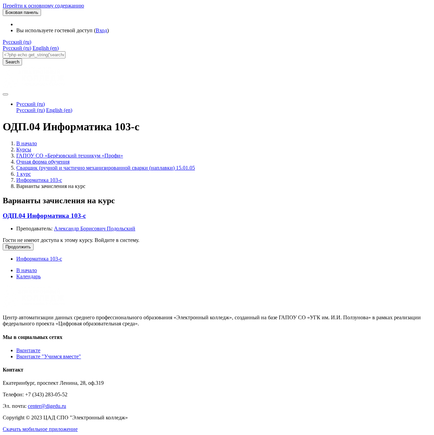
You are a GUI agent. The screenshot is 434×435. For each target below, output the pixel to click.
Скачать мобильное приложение (40, 429)
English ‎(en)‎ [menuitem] (46, 48)
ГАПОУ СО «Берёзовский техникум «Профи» (69, 155)
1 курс (23, 174)
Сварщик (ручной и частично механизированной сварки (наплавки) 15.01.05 (105, 168)
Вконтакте (28, 350)
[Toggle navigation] (5, 94)
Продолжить (18, 246)
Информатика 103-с (39, 180)
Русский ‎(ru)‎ (17, 42)
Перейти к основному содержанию (43, 5)
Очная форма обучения (43, 162)
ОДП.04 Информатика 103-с (44, 215)
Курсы (23, 149)
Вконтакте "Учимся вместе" (48, 356)
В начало (26, 143)
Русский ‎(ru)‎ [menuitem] (17, 48)
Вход (101, 30)
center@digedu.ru (47, 406)
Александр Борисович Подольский (94, 228)
